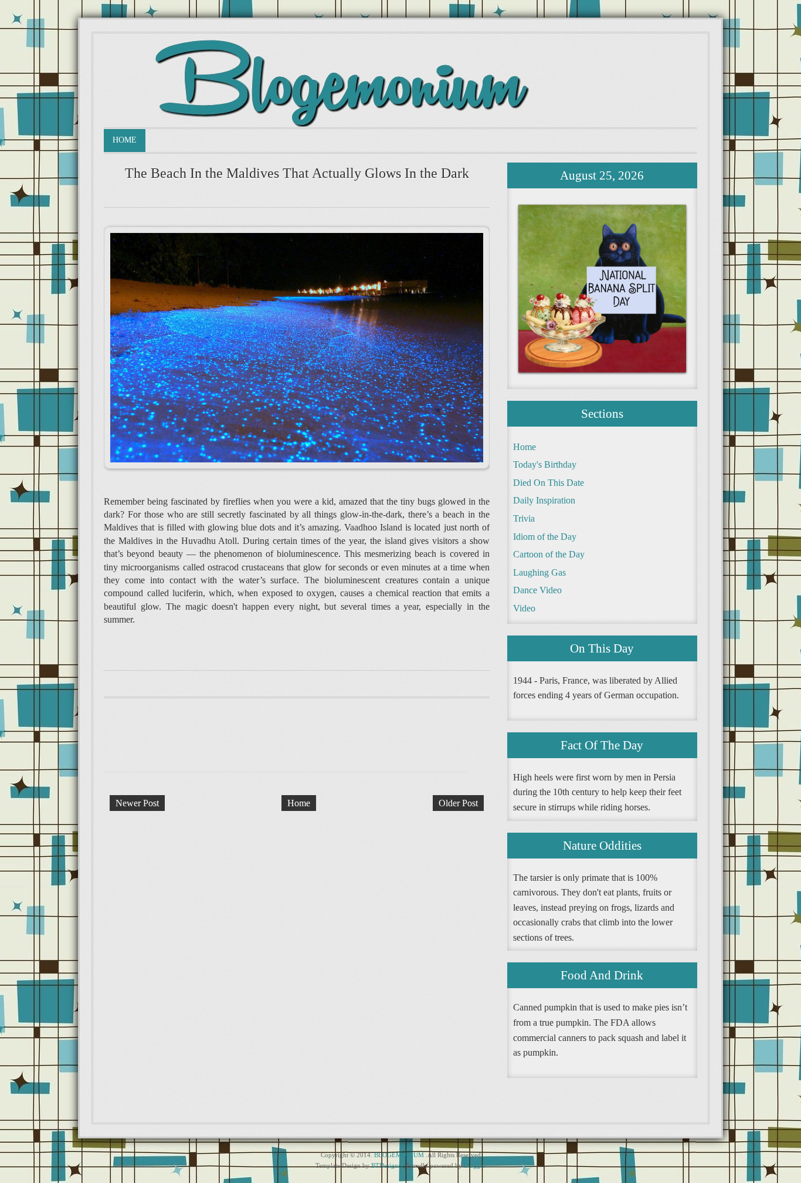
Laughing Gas (539, 572)
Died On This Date (548, 483)
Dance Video (537, 590)
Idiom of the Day (544, 537)
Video (524, 608)
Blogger (475, 1165)
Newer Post (137, 803)
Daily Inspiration (544, 500)
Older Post (458, 803)
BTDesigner (387, 1165)
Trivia (524, 518)
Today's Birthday (544, 464)
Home (125, 140)
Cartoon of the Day (549, 554)
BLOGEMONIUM (399, 1154)
